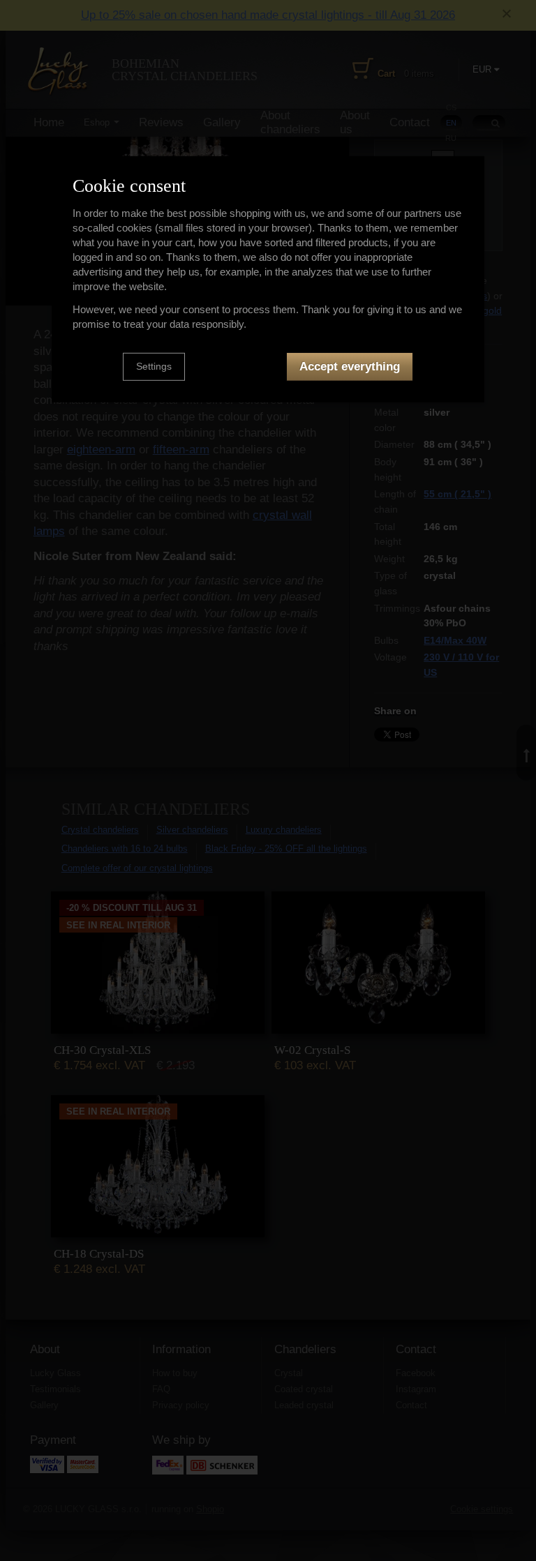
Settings (154, 366)
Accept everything (349, 366)
